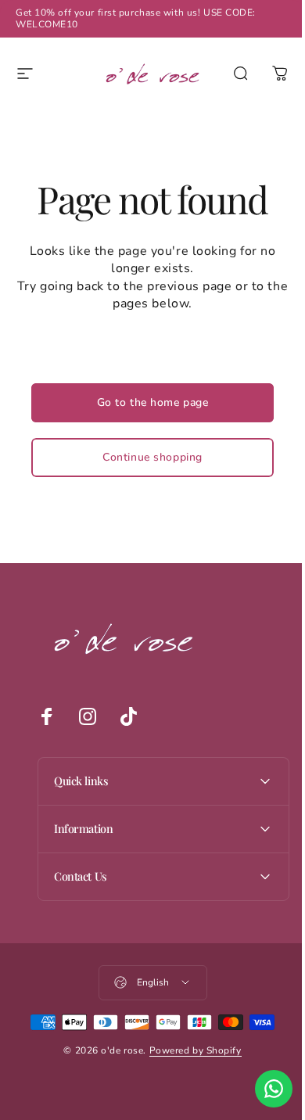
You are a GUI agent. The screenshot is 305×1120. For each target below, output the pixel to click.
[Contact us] (262, 1088)
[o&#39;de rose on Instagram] (86, 716)
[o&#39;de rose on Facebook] (46, 716)
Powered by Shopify (189, 1050)
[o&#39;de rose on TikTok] (127, 716)
